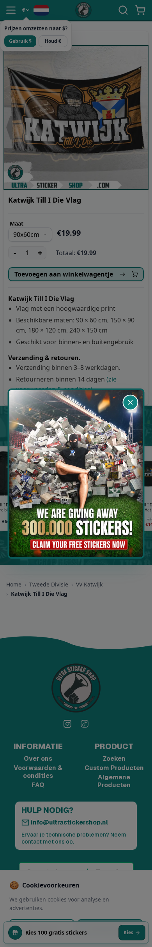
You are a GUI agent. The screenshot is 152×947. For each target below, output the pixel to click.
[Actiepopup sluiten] (130, 402)
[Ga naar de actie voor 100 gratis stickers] (76, 473)
